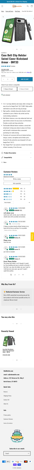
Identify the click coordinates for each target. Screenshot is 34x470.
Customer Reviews (8, 419)
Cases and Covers (9, 11)
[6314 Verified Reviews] (17, 443)
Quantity (3, 76)
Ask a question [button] (17, 183)
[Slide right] (21, 49)
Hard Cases (17, 11)
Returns (6, 392)
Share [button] (4, 162)
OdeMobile (19, 468)
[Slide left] (13, 49)
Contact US (6, 400)
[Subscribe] (28, 453)
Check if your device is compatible (10, 85)
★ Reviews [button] (32, 237)
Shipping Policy (7, 396)
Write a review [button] (17, 179)
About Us (6, 404)
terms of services (8, 423)
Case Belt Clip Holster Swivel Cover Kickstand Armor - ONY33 (8, 351)
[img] (13, 208)
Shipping (3, 70)
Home (2, 11)
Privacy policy (7, 415)
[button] (2, 6)
